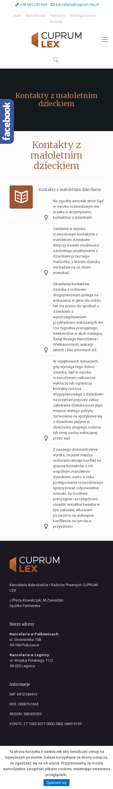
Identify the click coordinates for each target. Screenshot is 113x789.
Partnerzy (57, 15)
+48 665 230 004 (33, 4)
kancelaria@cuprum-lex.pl (77, 4)
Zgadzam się (56, 783)
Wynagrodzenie (83, 15)
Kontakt (56, 21)
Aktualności (35, 15)
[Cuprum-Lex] (56, 39)
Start (17, 15)
